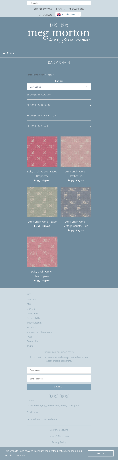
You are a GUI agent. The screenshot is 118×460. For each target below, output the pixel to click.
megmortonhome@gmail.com (42, 419)
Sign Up (31, 309)
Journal (30, 346)
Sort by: (59, 81)
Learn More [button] (21, 455)
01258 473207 (43, 9)
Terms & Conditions (59, 436)
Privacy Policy (59, 442)
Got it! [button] (100, 453)
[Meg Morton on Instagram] (62, 24)
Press (29, 337)
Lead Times (33, 313)
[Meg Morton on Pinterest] (56, 24)
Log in (61, 9)
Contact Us (32, 341)
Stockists (31, 327)
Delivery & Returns (59, 430)
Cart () (77, 9)
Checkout (46, 14)
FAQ (29, 304)
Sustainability (33, 318)
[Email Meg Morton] (67, 24)
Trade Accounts (35, 323)
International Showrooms (39, 332)
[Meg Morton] (59, 38)
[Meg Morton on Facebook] (51, 24)
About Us (31, 299)
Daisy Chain (59, 63)
